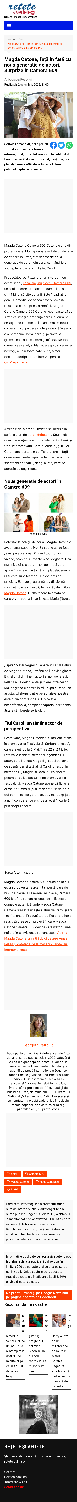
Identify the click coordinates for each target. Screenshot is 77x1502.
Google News (51, 1293)
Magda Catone (15, 593)
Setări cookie (14, 1487)
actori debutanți (39, 434)
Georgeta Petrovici (20, 79)
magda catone (20, 1181)
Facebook (48, 1297)
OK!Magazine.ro (16, 362)
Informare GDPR (15, 1482)
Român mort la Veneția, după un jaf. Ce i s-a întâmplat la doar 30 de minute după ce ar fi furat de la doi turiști (15, 1346)
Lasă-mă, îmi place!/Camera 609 (47, 283)
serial (14, 1189)
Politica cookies (15, 1477)
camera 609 (36, 1174)
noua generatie (49, 1181)
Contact (9, 1472)
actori (14, 1174)
